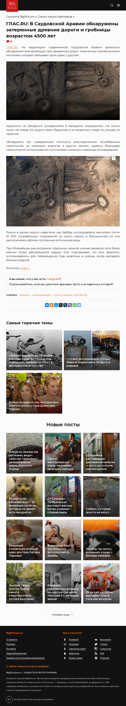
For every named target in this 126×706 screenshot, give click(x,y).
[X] (61, 305)
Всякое (24, 295)
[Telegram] (79, 305)
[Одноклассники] (51, 305)
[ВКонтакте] (47, 305)
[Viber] (70, 305)
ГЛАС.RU (12, 47)
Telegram (53, 279)
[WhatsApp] (74, 305)
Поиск (108, 5)
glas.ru (25, 268)
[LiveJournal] (65, 305)
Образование (41, 295)
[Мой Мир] (56, 305)
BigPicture (27, 16)
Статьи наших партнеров (55, 16)
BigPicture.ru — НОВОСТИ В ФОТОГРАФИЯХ (31, 672)
